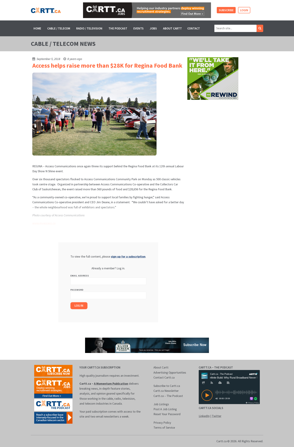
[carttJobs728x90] (147, 10)
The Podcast (118, 28)
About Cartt (172, 28)
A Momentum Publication (111, 384)
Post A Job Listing (165, 409)
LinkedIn (204, 416)
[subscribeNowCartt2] (53, 370)
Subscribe (226, 10)
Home (37, 28)
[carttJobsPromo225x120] (53, 388)
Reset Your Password (167, 414)
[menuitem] (37, 28)
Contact (193, 28)
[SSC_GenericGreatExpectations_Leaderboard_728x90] (147, 345)
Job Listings (161, 404)
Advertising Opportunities (169, 372)
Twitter (216, 416)
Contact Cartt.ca (164, 377)
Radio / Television (89, 28)
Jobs (153, 28)
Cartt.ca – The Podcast (168, 396)
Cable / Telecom (58, 28)
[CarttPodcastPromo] (53, 405)
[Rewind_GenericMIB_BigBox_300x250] (212, 78)
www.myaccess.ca (43, 223)
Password (77, 289)
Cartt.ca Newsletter (166, 391)
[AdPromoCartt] (53, 417)
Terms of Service (164, 427)
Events (138, 28)
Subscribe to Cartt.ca (166, 386)
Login (244, 10)
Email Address (79, 275)
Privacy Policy (162, 423)
